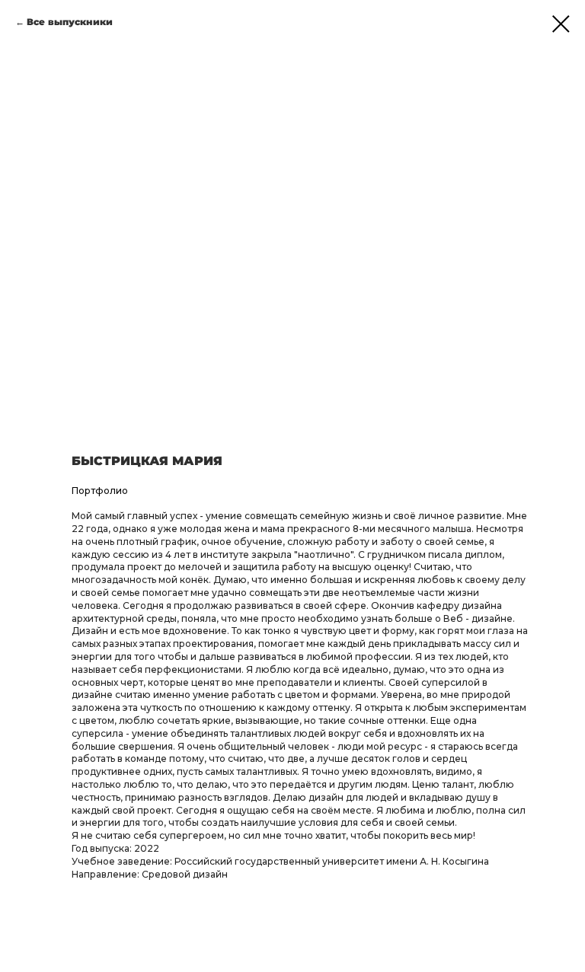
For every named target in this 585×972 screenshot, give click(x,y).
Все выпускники (70, 21)
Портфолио (100, 490)
